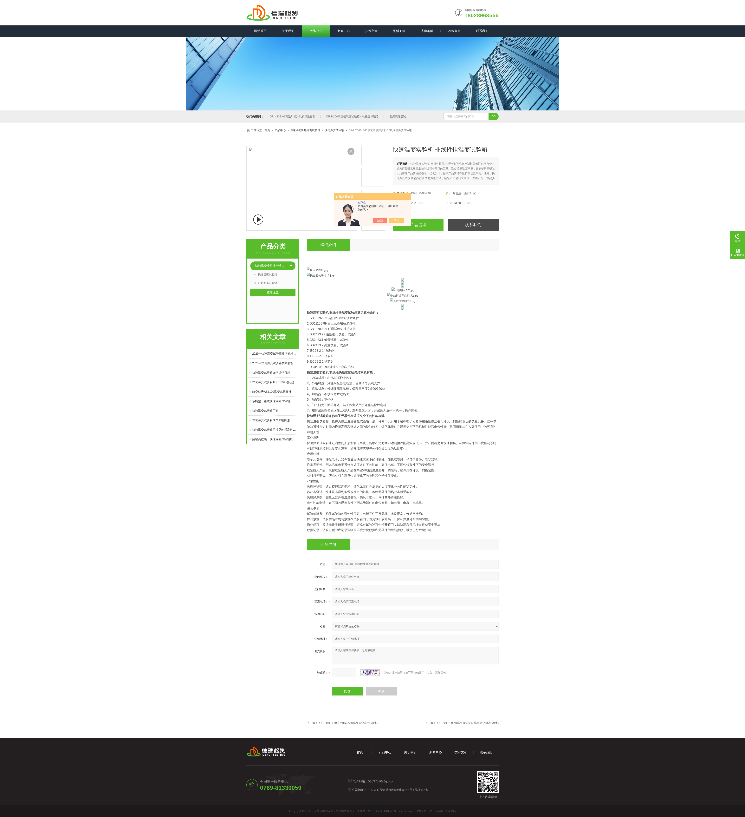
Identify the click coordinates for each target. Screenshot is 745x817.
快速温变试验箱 (334, 130)
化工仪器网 (436, 811)
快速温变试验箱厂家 (265, 410)
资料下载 (399, 31)
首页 (267, 130)
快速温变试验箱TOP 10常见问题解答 (274, 382)
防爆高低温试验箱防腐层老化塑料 (410, 116)
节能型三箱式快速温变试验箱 (271, 401)
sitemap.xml (405, 811)
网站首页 (260, 31)
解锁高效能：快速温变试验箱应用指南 (274, 439)
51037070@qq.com (381, 781)
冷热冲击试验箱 (267, 283)
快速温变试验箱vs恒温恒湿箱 (271, 372)
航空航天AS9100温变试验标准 (271, 391)
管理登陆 (450, 811)
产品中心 (316, 31)
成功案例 (427, 31)
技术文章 (371, 31)
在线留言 (454, 31)
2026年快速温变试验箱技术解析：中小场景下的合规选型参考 (274, 353)
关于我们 (288, 31)
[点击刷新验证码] (370, 672)
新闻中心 (343, 31)
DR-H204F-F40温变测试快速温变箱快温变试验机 (348, 722)
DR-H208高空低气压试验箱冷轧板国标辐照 (352, 116)
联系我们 (482, 31)
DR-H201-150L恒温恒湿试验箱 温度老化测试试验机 (467, 722)
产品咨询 (418, 224)
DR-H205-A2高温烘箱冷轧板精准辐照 (292, 116)
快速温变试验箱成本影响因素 (271, 420)
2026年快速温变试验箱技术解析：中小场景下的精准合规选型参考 (274, 363)
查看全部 (273, 292)
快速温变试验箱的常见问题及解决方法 (274, 429)
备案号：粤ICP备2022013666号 (376, 811)
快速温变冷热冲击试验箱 (305, 130)
